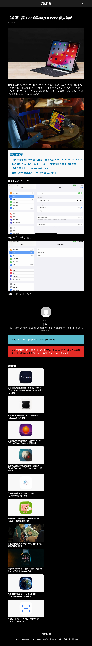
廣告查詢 (53, 639)
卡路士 (46, 324)
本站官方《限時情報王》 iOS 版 (31, 349)
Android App (26, 639)
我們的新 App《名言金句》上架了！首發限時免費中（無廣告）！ (46, 164)
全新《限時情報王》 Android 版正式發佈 (34, 172)
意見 (59, 639)
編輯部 (45, 639)
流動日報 (46, 3)
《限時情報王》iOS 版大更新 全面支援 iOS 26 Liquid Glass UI (47, 159)
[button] (9, 3)
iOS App (16, 639)
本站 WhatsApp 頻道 (25, 339)
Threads (65, 353)
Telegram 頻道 (40, 353)
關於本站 (75, 639)
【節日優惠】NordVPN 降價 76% (30, 168)
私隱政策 (67, 639)
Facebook (54, 353)
